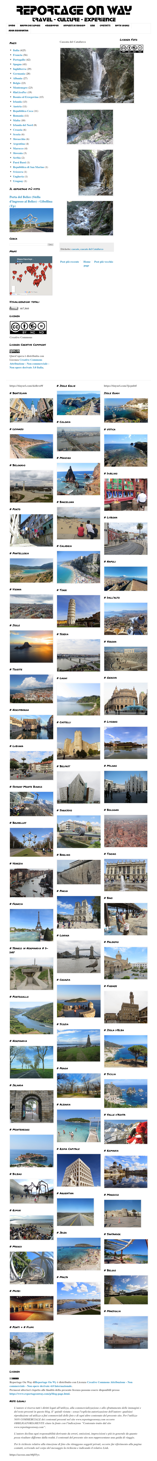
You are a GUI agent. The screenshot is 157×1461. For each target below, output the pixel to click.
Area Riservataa (18, 31)
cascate (75, 249)
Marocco (18, 148)
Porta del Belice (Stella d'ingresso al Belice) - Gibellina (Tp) (31, 201)
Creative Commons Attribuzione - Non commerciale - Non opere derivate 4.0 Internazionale (71, 1384)
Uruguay (18, 181)
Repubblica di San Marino (28, 167)
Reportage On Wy (45, 1382)
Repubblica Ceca (23, 111)
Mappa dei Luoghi (30, 26)
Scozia (17, 134)
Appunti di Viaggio (74, 26)
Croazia (17, 130)
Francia (17, 55)
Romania (18, 116)
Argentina (19, 144)
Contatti (105, 26)
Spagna (17, 64)
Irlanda (17, 102)
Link (92, 26)
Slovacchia (19, 139)
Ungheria (18, 176)
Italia (16, 50)
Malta (16, 120)
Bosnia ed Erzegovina (25, 97)
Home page (87, 263)
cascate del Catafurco (91, 249)
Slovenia (18, 153)
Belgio (16, 83)
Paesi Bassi (19, 162)
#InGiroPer (52, 26)
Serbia (17, 158)
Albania (17, 78)
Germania (19, 73)
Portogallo (19, 60)
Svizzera (18, 172)
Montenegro (20, 87)
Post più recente (69, 262)
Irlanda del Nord (23, 125)
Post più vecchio (103, 262)
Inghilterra (19, 69)
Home (12, 26)
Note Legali (122, 26)
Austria (17, 106)
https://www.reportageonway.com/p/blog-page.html (40, 1394)
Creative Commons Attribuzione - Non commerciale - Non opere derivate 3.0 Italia (29, 363)
